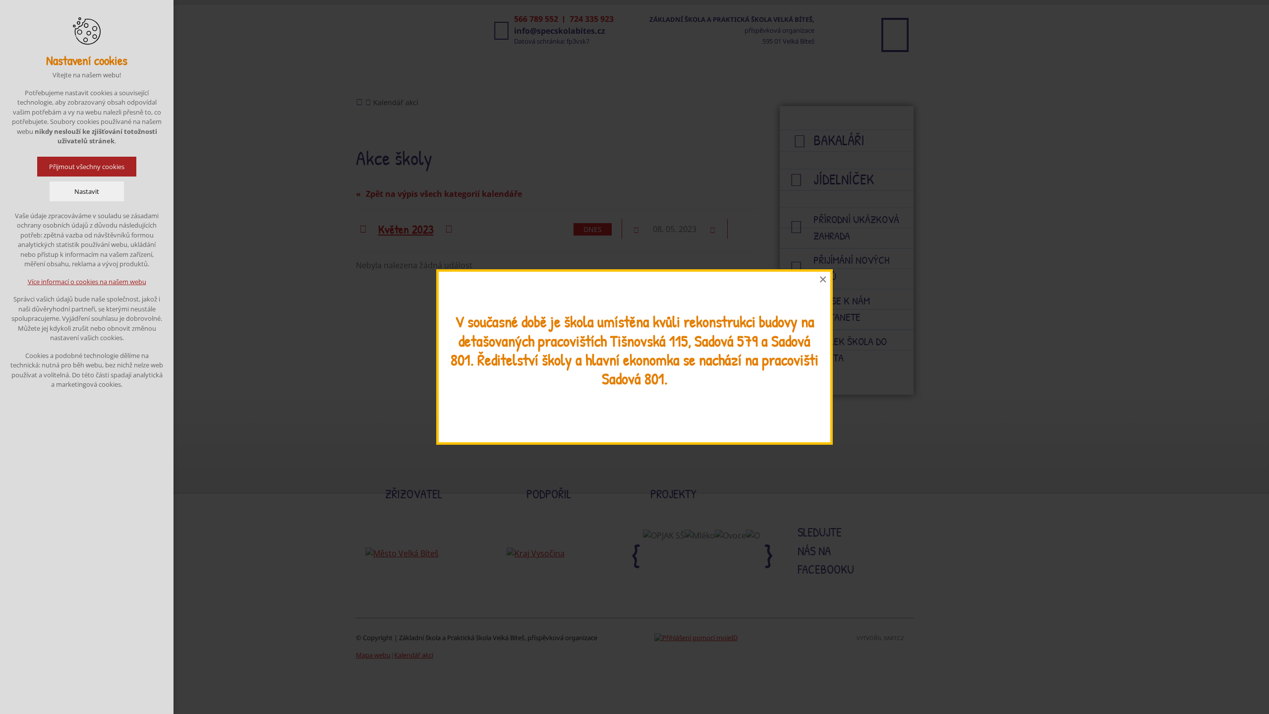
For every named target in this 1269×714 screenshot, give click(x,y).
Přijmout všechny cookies (86, 166)
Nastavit (86, 191)
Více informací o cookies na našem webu (87, 281)
